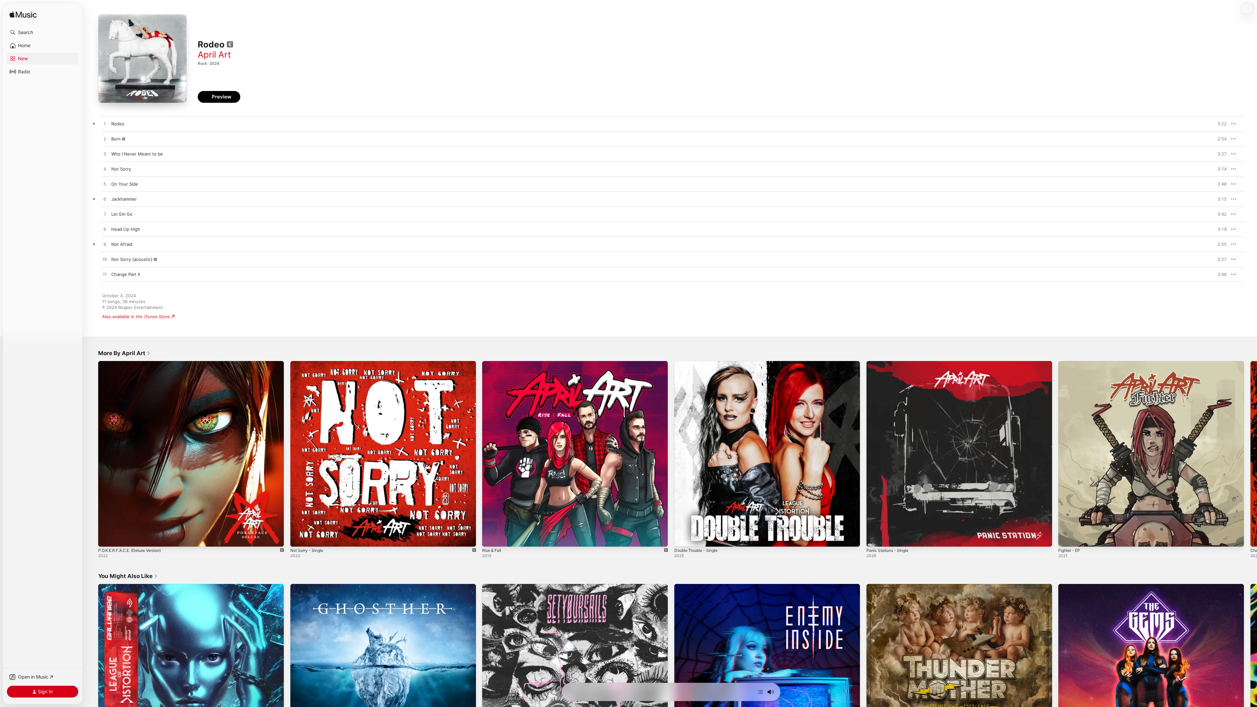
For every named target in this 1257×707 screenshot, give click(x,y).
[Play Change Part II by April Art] (104, 275)
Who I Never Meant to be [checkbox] (137, 153)
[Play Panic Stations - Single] (875, 538)
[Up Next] (760, 692)
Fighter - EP (1070, 363)
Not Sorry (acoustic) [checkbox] (132, 259)
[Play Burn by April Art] (104, 139)
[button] (42, 32)
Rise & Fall (492, 363)
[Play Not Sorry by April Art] (104, 169)
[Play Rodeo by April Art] (104, 124)
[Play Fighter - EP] (1066, 538)
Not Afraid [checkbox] (121, 244)
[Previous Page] (91, 453)
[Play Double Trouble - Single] (682, 538)
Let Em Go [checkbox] (122, 214)
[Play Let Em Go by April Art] (104, 214)
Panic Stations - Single (889, 363)
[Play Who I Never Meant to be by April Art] (104, 154)
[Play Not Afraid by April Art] (104, 244)
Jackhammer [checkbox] (124, 199)
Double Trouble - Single (698, 363)
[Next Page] (1250, 453)
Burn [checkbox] (116, 138)
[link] (124, 353)
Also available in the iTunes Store (136, 316)
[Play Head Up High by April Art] (104, 229)
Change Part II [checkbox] (125, 274)
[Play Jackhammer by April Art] (104, 199)
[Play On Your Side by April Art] (104, 184)
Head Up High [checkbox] (125, 229)
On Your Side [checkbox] (124, 184)
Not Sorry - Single (308, 363)
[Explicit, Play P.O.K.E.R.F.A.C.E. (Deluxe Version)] (106, 538)
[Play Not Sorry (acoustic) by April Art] (104, 260)
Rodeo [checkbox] (117, 123)
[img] (23, 15)
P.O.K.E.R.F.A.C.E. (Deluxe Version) (134, 363)
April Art (214, 54)
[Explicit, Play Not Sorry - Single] (298, 538)
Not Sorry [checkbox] (121, 169)
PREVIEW (1219, 124)
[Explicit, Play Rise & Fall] (490, 538)
